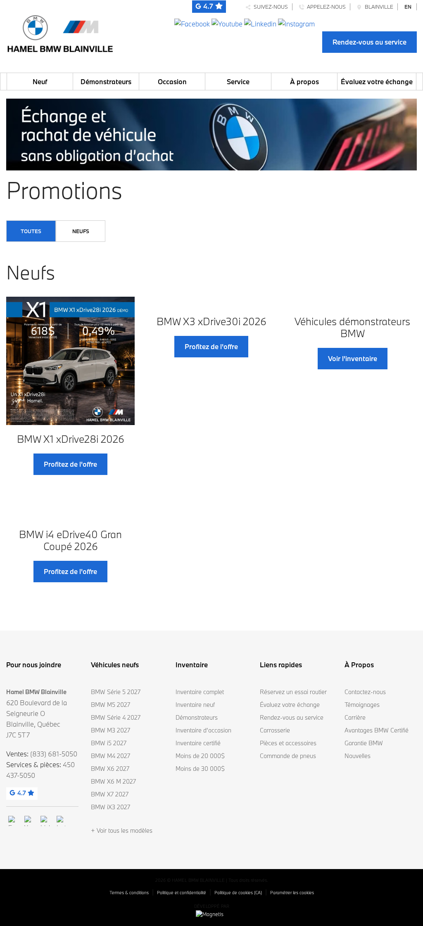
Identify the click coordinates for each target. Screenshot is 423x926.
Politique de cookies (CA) (238, 892)
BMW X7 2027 (109, 794)
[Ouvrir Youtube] (227, 23)
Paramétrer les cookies (292, 892)
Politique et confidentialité (181, 892)
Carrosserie (275, 730)
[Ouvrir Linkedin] (260, 23)
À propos (304, 81)
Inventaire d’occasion (203, 730)
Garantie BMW (364, 743)
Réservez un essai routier (293, 692)
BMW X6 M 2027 (113, 781)
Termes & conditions (129, 892)
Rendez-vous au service (369, 42)
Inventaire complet (200, 692)
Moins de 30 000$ (200, 768)
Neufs (80, 231)
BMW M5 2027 (110, 705)
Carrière (355, 717)
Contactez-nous (365, 692)
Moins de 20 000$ (200, 756)
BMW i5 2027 (108, 743)
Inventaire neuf (195, 705)
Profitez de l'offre (70, 464)
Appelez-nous (325, 6)
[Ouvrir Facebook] (192, 23)
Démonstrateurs (106, 81)
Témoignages (362, 705)
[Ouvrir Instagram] (296, 23)
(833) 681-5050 (53, 753)
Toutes (31, 231)
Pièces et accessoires (288, 743)
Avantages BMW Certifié (377, 730)
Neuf (40, 81)
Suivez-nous (269, 6)
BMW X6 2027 (110, 768)
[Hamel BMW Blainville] (60, 31)
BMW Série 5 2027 (115, 692)
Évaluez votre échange (377, 81)
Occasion (172, 81)
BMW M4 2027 (110, 756)
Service (238, 81)
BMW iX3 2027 (110, 807)
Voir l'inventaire (352, 358)
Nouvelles (358, 756)
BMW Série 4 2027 (115, 717)
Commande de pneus (288, 756)
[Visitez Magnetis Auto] (212, 913)
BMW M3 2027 (110, 730)
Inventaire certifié (198, 743)
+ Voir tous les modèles (121, 830)
